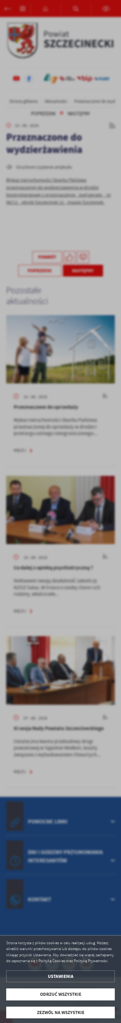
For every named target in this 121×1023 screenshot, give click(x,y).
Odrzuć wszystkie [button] (60, 994)
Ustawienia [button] (61, 976)
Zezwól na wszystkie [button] (60, 1012)
